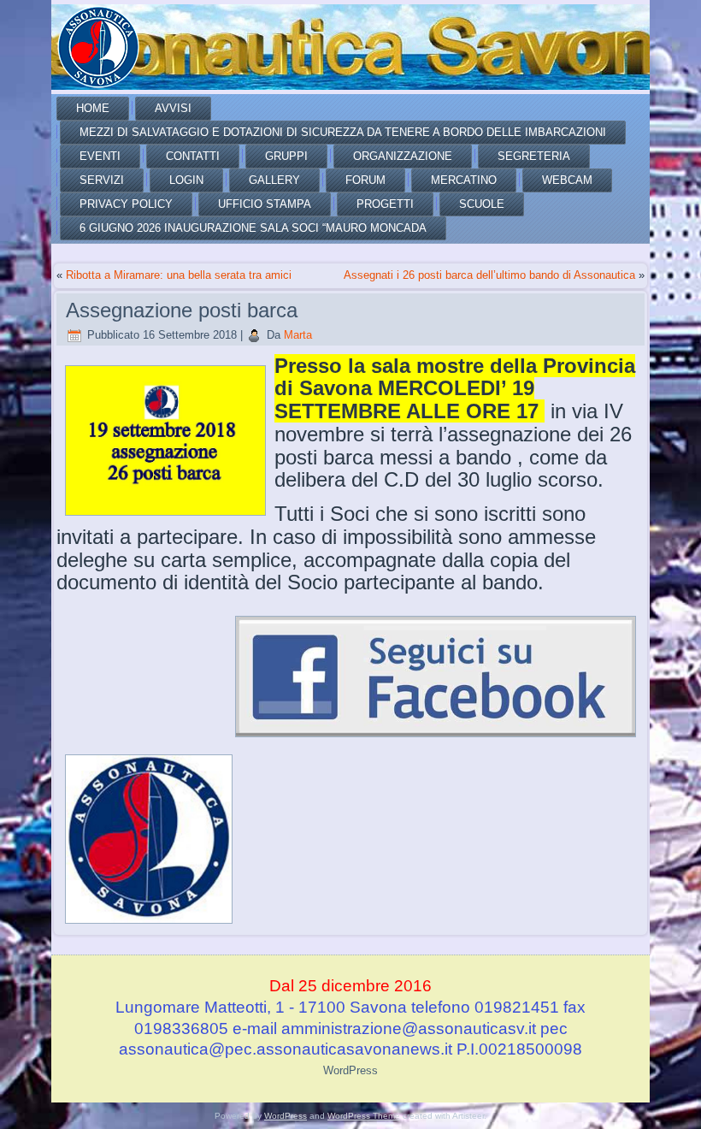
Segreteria (534, 156)
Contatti (193, 156)
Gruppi (286, 156)
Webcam (567, 180)
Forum (365, 180)
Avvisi (173, 108)
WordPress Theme (363, 1115)
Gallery (274, 180)
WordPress (350, 1070)
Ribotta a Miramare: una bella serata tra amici (179, 275)
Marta (298, 334)
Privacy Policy (126, 204)
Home (92, 108)
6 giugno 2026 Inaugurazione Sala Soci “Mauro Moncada (253, 228)
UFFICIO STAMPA (264, 204)
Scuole (481, 204)
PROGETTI (385, 204)
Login (186, 180)
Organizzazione (402, 156)
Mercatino (464, 180)
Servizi (102, 180)
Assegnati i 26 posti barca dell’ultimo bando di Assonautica (489, 275)
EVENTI (100, 156)
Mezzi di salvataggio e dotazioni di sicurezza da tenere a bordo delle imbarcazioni (343, 132)
